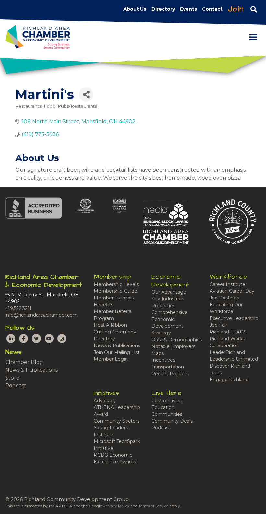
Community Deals (172, 421)
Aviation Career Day (232, 291)
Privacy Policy (116, 505)
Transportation (167, 367)
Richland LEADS (228, 332)
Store (12, 378)
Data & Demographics (176, 340)
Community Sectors (116, 421)
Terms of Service (153, 505)
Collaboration (224, 345)
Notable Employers (173, 346)
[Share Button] (86, 94)
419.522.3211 (18, 308)
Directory (104, 339)
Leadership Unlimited (234, 359)
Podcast (15, 385)
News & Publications (31, 370)
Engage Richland (229, 379)
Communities (166, 414)
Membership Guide (115, 291)
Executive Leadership (234, 318)
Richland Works (227, 339)
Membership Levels (116, 284)
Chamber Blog (24, 362)
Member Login (111, 359)
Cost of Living (167, 400)
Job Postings (224, 298)
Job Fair (218, 325)
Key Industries (167, 299)
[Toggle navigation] (254, 9)
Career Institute (227, 284)
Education (163, 407)
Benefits (103, 305)
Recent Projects (169, 374)
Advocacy (105, 400)
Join (236, 9)
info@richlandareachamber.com (41, 315)
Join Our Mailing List (116, 352)
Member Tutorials (114, 298)
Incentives (163, 360)
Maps (157, 353)
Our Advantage (168, 292)
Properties (163, 306)
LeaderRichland (227, 352)
